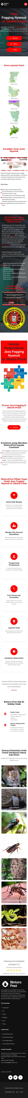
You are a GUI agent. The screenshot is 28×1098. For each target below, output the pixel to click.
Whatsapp (5, 1017)
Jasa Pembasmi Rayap (8, 1037)
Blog (17, 1092)
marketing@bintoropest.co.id (10, 1062)
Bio (3, 1010)
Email (4, 1020)
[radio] (8, 970)
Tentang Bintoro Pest (9, 1092)
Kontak (4, 1014)
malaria (12, 235)
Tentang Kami (6, 1007)
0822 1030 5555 (10, 1060)
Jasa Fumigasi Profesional (9, 1043)
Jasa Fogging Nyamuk (20, 27)
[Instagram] (20, 1077)
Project (4, 1023)
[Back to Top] (25, 1095)
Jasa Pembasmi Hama (8, 1034)
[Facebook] (10, 1077)
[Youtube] (15, 1077)
